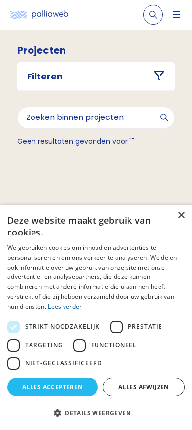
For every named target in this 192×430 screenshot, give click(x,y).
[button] (96, 413)
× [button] (181, 215)
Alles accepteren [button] (52, 387)
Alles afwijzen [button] (143, 387)
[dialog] (96, 317)
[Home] (39, 15)
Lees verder (65, 306)
